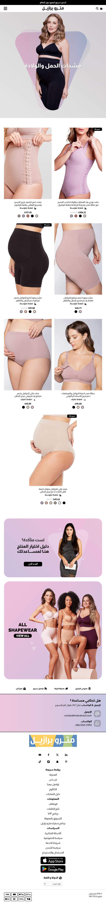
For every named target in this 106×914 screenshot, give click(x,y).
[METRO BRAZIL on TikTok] (40, 762)
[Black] (80, 216)
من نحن (53, 779)
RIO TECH (93, 896)
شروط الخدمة (53, 843)
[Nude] (80, 311)
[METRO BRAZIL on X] (57, 755)
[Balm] (25, 311)
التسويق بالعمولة (53, 818)
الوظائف (53, 804)
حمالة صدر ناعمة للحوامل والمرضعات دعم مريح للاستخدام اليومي (78, 394)
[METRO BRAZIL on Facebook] (48, 755)
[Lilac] (71, 216)
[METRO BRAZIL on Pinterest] (66, 762)
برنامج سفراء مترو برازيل (53, 823)
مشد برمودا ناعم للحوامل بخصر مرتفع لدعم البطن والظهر (28, 299)
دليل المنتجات (53, 794)
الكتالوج (53, 789)
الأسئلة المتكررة (53, 833)
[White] (59, 503)
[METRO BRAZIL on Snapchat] (57, 762)
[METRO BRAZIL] (53, 8)
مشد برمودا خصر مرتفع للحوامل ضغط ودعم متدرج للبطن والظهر (78, 299)
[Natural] (85, 216)
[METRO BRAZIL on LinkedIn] (66, 755)
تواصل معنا (53, 784)
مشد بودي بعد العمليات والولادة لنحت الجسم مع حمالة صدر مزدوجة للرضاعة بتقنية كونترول (78, 203)
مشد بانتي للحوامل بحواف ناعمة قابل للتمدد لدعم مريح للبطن (53, 490)
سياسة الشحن (53, 847)
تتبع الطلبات (53, 808)
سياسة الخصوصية (53, 838)
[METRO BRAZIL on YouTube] (40, 755)
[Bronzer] (76, 216)
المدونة (53, 774)
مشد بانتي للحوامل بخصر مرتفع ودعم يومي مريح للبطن (27, 394)
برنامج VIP (53, 813)
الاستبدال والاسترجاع (53, 852)
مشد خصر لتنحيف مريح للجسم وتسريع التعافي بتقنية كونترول (28, 203)
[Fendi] (19, 216)
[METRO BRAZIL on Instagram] (48, 762)
